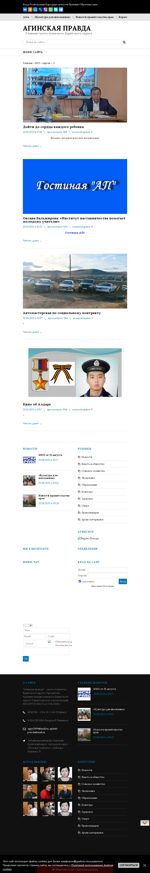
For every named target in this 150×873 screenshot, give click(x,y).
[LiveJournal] (40, 9)
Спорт (85, 505)
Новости (87, 457)
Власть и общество (93, 464)
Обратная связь (88, 4)
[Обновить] (71, 625)
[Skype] (56, 9)
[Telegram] (61, 9)
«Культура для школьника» (42, 17)
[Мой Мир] (35, 9)
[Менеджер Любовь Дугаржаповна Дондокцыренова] (47, 774)
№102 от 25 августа (50, 455)
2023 (37, 63)
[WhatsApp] (50, 9)
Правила (74, 4)
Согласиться (129, 865)
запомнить (88, 581)
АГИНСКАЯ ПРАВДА (57, 28)
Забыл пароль (96, 586)
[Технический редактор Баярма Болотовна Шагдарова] (30, 774)
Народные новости (56, 4)
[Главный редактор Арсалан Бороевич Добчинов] (65, 791)
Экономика (88, 477)
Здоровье (87, 498)
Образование (89, 484)
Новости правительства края (84, 17)
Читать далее (32, 146)
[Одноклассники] (30, 9)
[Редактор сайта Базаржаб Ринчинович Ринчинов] (30, 791)
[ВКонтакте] (25, 9)
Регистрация (37, 4)
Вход (26, 4)
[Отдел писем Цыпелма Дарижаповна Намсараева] (65, 774)
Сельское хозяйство (93, 471)
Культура (87, 491)
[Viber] (45, 9)
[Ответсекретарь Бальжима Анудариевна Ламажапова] (47, 791)
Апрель (46, 63)
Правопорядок (90, 512)
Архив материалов (93, 519)
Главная (27, 63)
